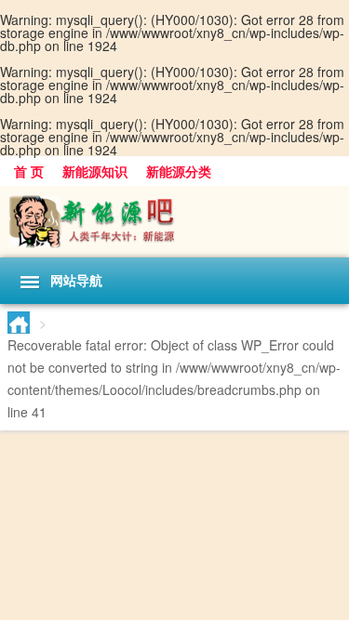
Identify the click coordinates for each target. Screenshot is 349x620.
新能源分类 (178, 171)
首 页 (29, 171)
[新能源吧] (174, 221)
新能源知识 (95, 171)
